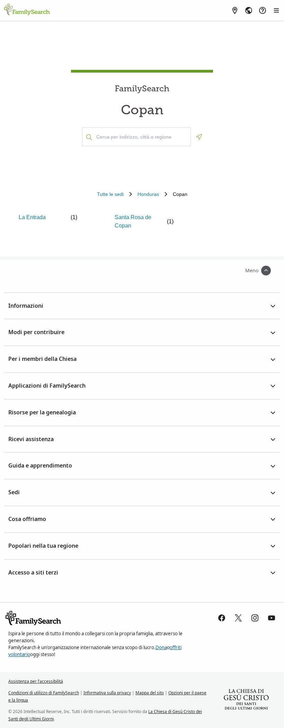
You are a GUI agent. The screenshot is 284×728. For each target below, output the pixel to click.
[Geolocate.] (199, 137)
